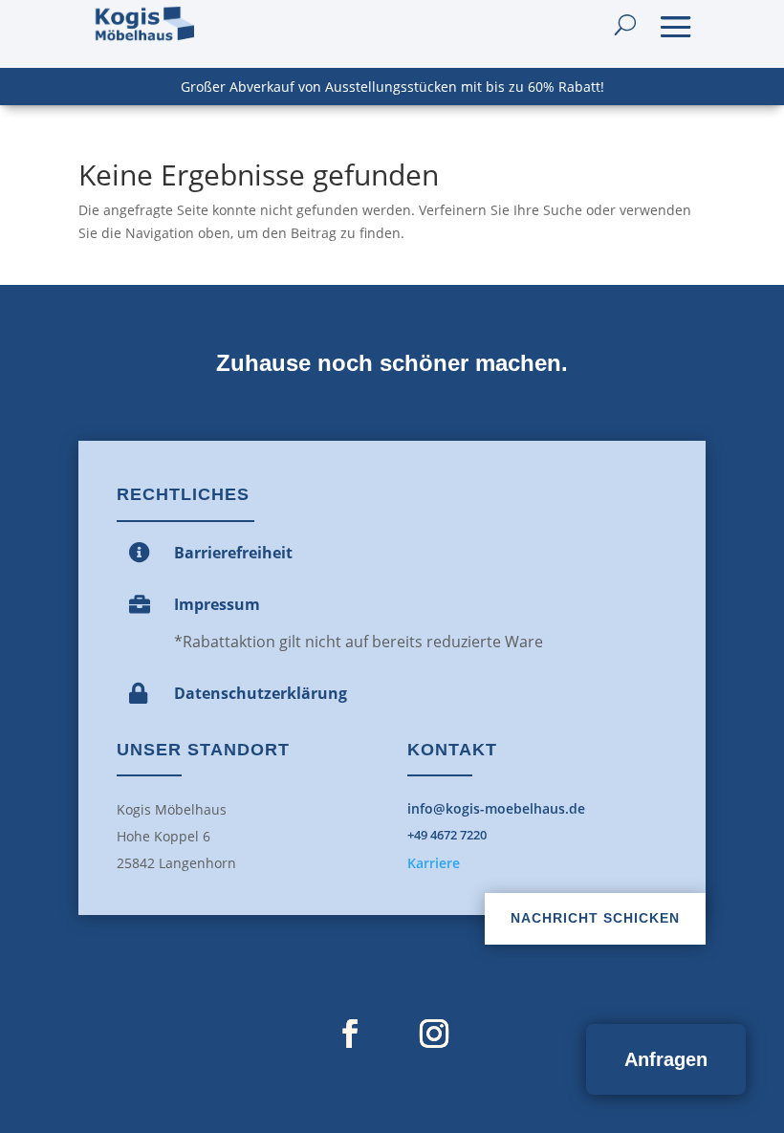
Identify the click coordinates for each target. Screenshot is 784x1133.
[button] (676, 25)
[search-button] (625, 25)
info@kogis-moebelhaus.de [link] (496, 808)
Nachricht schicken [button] (595, 918)
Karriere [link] (433, 863)
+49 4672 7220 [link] (447, 834)
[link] (144, 25)
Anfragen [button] (666, 1059)
